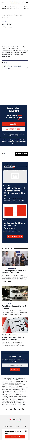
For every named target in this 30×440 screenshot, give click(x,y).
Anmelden (14, 124)
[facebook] (6, 409)
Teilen (5, 63)
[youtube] (11, 409)
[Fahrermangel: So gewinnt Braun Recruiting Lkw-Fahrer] (15, 258)
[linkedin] (19, 409)
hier (14, 143)
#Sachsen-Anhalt (12, 334)
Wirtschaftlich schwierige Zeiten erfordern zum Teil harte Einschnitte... (14, 200)
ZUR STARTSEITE (21, 154)
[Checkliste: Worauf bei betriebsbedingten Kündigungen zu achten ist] (15, 176)
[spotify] (23, 409)
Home (3, 15)
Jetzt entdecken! (15, 437)
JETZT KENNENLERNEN (15, 236)
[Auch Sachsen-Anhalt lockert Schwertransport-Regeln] (15, 325)
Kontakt (17, 427)
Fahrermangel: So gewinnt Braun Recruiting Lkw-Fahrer (14, 272)
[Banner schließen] (25, 431)
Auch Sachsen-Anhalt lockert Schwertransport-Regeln (13, 339)
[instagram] (15, 409)
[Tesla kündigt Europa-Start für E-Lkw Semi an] (15, 293)
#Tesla (9, 303)
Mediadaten (7, 427)
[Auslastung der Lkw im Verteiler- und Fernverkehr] (15, 210)
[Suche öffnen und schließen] (23, 2)
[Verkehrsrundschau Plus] (5, 21)
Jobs (24, 427)
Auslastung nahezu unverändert (12, 231)
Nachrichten (9, 15)
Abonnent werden (13, 129)
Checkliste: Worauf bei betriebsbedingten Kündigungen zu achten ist (14, 192)
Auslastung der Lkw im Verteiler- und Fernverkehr (14, 225)
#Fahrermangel (12, 268)
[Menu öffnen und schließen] (3, 2)
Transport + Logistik (18, 15)
